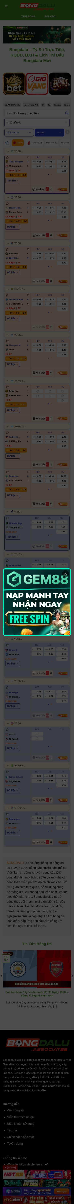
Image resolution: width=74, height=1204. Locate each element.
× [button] (65, 574)
